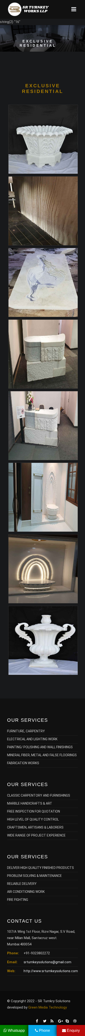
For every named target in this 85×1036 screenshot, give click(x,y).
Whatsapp (16, 1030)
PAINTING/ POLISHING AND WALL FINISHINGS (40, 747)
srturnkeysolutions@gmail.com (47, 962)
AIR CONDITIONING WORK (26, 892)
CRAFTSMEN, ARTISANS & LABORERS (35, 827)
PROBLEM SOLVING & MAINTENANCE (34, 876)
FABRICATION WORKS (23, 763)
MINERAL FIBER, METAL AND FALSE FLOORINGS (42, 755)
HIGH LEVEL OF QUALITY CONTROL (33, 819)
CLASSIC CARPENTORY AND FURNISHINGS (38, 795)
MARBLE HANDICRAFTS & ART (29, 803)
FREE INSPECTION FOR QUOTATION (33, 811)
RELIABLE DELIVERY (22, 884)
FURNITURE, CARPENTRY (26, 731)
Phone (44, 1030)
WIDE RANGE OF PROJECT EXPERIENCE (36, 835)
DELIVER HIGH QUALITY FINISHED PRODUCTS (40, 868)
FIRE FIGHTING (17, 900)
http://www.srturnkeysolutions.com (51, 971)
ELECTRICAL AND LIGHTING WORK (32, 739)
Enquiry (73, 1030)
